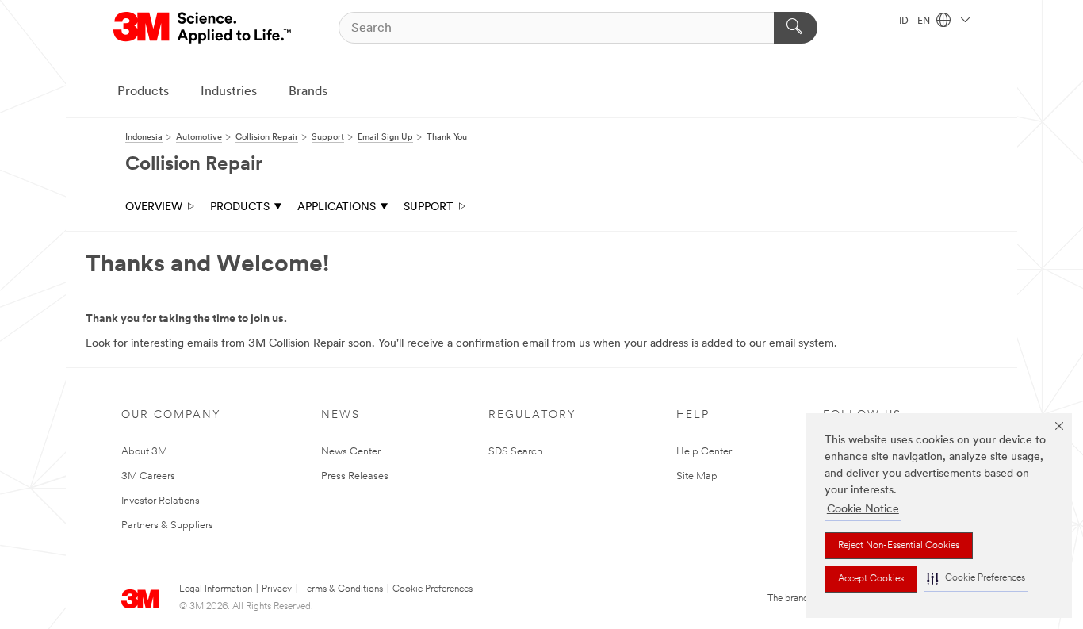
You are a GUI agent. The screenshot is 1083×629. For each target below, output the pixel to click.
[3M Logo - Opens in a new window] (203, 28)
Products (143, 92)
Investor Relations (160, 501)
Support (428, 207)
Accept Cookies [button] (871, 579)
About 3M (144, 452)
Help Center (704, 452)
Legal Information (215, 589)
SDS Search (515, 452)
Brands (308, 92)
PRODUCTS (240, 207)
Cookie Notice (863, 510)
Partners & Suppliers (167, 525)
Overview (153, 207)
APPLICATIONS (336, 207)
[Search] (795, 28)
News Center (351, 452)
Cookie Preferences (432, 589)
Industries (229, 92)
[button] (976, 579)
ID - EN (915, 21)
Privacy (277, 589)
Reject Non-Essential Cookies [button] (898, 545)
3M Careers (148, 476)
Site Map (697, 476)
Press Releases (354, 476)
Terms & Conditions (342, 589)
